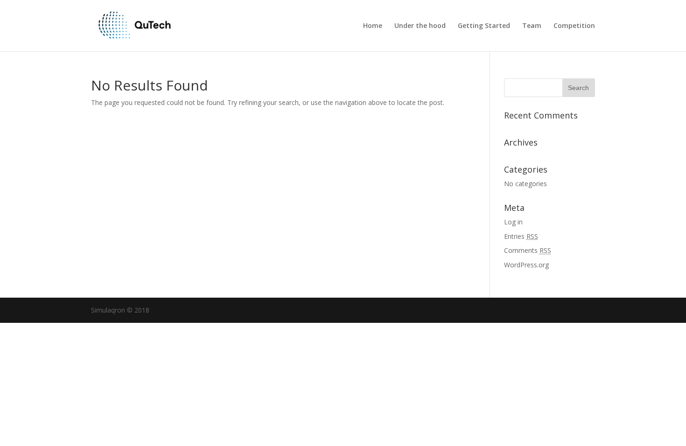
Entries (521, 236)
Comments (527, 250)
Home (372, 26)
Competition (574, 26)
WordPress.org (526, 264)
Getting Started (484, 26)
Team (531, 26)
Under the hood (420, 26)
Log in (513, 221)
